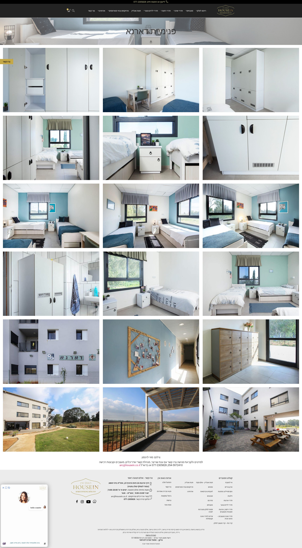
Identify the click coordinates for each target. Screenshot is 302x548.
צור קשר (91, 10)
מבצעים (210, 496)
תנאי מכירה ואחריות (164, 491)
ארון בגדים (228, 487)
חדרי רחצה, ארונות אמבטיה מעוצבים (225, 510)
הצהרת (153, 535)
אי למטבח (228, 482)
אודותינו (102, 10)
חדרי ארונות (228, 500)
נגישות (169, 500)
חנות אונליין (136, 10)
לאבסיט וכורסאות (206, 491)
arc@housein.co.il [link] (130, 465)
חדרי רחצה (166, 10)
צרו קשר (168, 487)
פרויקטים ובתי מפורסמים (119, 10)
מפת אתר (167, 505)
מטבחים (190, 10)
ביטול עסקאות (166, 496)
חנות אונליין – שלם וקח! (204, 482)
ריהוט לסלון (201, 10)
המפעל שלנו (166, 482)
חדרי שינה (178, 10)
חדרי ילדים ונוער (151, 10)
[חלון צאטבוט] (24, 515)
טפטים (210, 487)
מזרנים (210, 500)
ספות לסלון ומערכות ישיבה (205, 510)
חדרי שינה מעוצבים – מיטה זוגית (224, 517)
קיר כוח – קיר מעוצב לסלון (223, 523)
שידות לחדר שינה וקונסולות (206, 517)
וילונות (230, 496)
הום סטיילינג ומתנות (225, 491)
